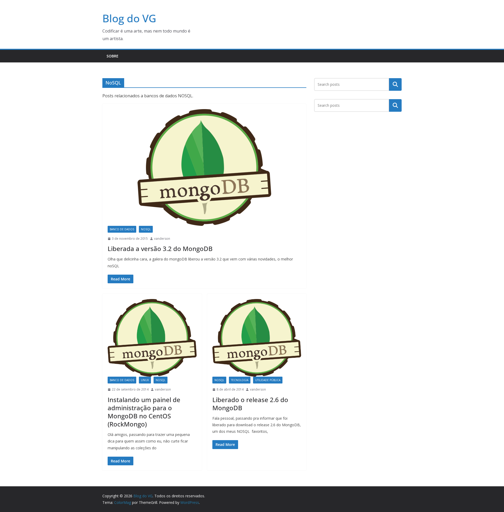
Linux (145, 380)
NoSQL (146, 229)
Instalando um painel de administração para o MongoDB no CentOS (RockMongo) (144, 412)
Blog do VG (129, 18)
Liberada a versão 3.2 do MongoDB (160, 248)
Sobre (112, 56)
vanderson (162, 238)
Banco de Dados (122, 229)
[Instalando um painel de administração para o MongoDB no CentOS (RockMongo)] (152, 338)
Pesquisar (395, 84)
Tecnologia (239, 380)
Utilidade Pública (267, 380)
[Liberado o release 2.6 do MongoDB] (256, 338)
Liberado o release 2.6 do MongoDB (250, 403)
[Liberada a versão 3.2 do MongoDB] (204, 167)
